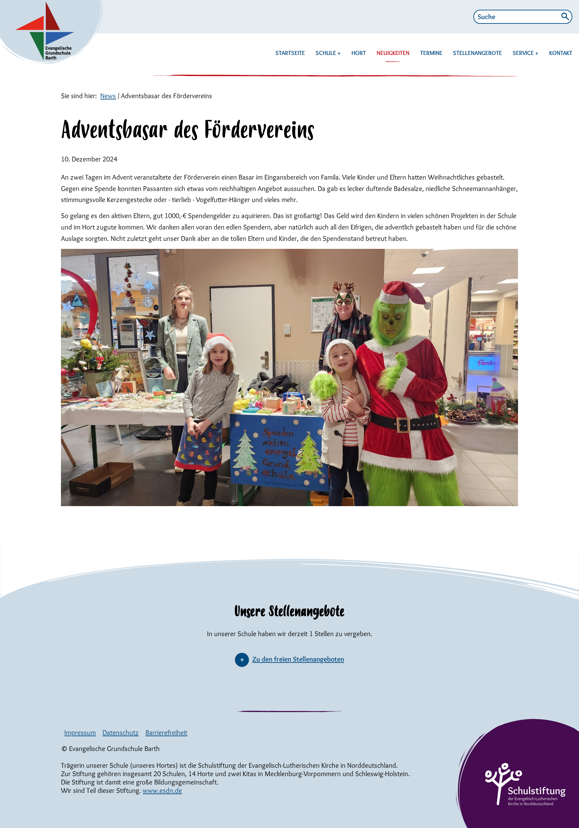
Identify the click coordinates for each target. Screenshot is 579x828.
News (108, 95)
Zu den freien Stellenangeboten (298, 659)
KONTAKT (560, 53)
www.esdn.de (162, 790)
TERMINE (431, 53)
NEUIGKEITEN (393, 53)
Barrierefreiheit (166, 732)
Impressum (80, 732)
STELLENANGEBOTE (477, 53)
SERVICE (524, 53)
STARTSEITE (290, 53)
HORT (358, 53)
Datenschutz (121, 732)
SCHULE (326, 53)
